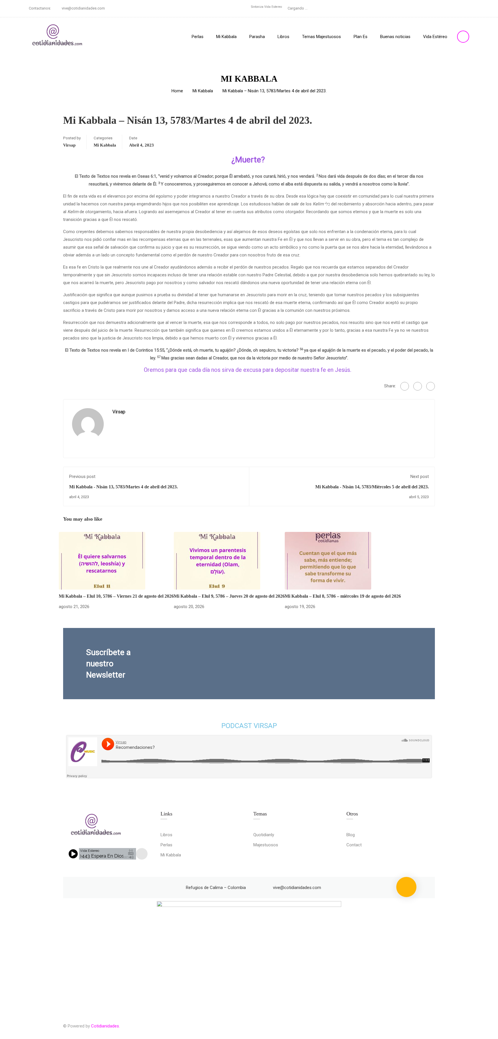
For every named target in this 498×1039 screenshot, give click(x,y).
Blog (350, 834)
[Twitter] (417, 386)
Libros (283, 36)
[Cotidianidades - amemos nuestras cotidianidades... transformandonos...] (57, 36)
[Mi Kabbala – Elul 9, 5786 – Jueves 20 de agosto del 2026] (217, 560)
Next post (419, 476)
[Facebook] (404, 386)
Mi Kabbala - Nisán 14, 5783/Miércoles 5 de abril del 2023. (372, 486)
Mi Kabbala (226, 36)
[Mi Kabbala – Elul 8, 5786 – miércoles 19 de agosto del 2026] (328, 560)
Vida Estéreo (435, 36)
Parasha (257, 36)
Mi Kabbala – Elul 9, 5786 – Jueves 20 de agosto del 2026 (229, 596)
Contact (354, 844)
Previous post (82, 476)
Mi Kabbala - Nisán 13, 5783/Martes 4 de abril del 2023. (123, 486)
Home (177, 90)
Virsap (69, 145)
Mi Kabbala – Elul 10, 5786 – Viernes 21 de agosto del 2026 (116, 596)
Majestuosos (265, 844)
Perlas (197, 36)
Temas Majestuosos (321, 36)
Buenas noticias (395, 36)
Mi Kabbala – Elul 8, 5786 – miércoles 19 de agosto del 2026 (343, 596)
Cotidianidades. (105, 1026)
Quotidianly (263, 834)
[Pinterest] (430, 386)
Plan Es (360, 36)
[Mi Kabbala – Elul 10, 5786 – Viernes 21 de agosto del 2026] (102, 560)
